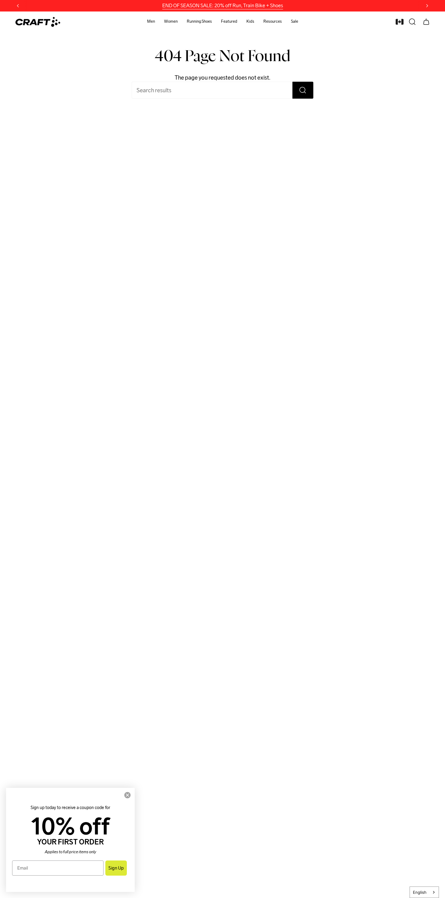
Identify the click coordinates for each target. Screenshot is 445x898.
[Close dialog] (127, 795)
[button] (151, 22)
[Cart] (426, 22)
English (420, 892)
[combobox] (424, 892)
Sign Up (116, 868)
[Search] (302, 90)
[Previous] (18, 5)
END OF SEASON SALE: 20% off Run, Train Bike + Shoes (222, 5)
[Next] (427, 5)
